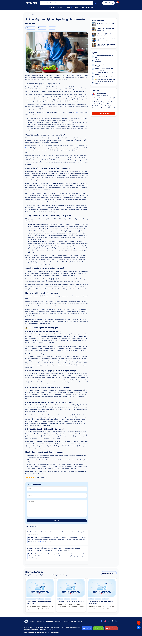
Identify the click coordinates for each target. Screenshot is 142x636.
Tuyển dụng (40, 621)
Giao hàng (73, 621)
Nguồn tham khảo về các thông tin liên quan (104, 82)
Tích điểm (66, 621)
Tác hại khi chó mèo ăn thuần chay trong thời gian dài (104, 69)
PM (26, 621)
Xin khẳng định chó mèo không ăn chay (104, 56)
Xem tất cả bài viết (107, 573)
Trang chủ (52, 7)
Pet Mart (31, 3)
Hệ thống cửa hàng (87, 7)
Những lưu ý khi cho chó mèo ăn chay (105, 76)
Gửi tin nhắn (107, 3)
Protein (76, 112)
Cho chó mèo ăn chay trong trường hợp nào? (104, 73)
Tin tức (76, 7)
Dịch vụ (68, 7)
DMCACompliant (88, 628)
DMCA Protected (99, 628)
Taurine (27, 148)
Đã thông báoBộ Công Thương (112, 628)
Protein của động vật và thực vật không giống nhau (103, 65)
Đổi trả (80, 621)
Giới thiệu (32, 621)
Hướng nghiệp (49, 621)
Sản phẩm (59, 7)
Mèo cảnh (29, 598)
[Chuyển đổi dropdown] (63, 7)
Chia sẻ (53, 28)
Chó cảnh (60, 598)
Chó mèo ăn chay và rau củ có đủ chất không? (104, 60)
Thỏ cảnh (34, 598)
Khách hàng (58, 621)
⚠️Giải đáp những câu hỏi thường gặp (105, 79)
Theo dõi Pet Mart (104, 113)
